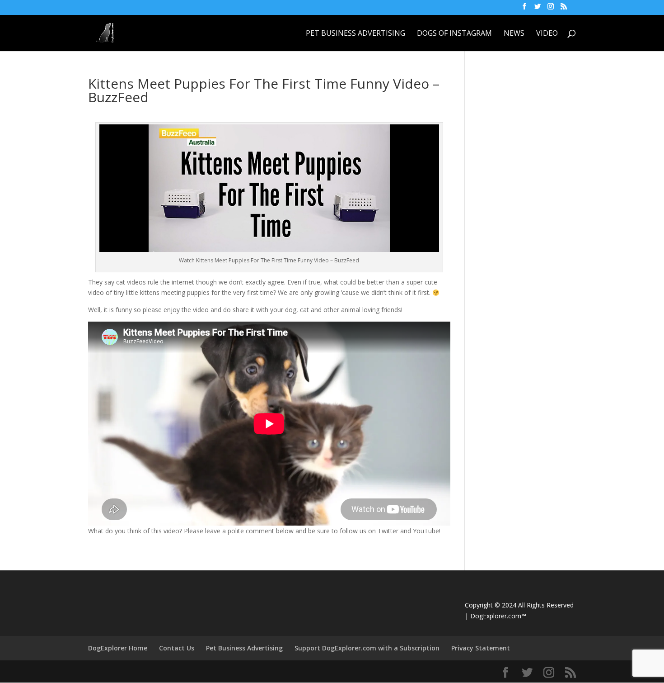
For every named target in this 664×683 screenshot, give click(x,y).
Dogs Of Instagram (454, 34)
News (514, 34)
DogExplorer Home (117, 648)
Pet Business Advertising (355, 34)
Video (547, 34)
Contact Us (176, 648)
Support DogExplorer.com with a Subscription (367, 648)
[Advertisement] (546, 133)
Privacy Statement (480, 648)
